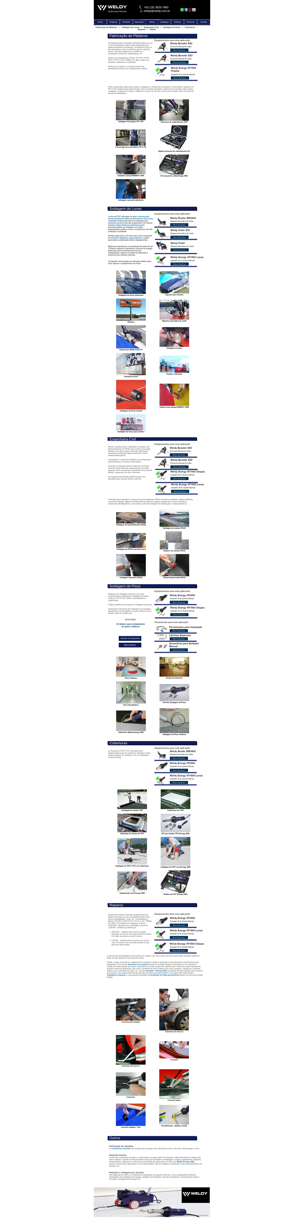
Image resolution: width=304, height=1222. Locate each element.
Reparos (141, 29)
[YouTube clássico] (194, 9)
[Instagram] (190, 9)
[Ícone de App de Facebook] (186, 9)
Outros (153, 29)
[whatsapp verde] (182, 9)
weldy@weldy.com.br (157, 10)
